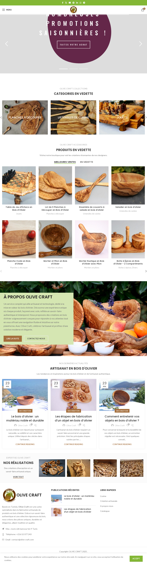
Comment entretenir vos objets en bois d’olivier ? (122, 418)
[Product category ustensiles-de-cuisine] (32, 117)
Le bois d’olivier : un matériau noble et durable (25, 418)
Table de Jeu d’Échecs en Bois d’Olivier (19, 208)
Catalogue (105, 511)
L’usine (103, 496)
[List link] (24, 534)
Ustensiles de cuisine (91, 214)
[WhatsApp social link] (80, 3)
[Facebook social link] (62, 3)
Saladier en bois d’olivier (128, 207)
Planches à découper (55, 214)
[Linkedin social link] (77, 3)
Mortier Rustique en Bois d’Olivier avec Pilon (91, 262)
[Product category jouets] (81, 117)
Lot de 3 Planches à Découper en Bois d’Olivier (55, 208)
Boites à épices (125, 267)
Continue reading (25, 444)
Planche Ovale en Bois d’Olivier (18, 262)
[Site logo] (73, 9)
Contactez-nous (36, 338)
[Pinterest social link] (73, 3)
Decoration (25, 411)
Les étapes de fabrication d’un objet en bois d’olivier (73, 418)
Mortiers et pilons (55, 267)
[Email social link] (70, 3)
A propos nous (106, 506)
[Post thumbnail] (56, 499)
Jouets (19, 214)
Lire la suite (12, 338)
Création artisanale (108, 501)
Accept (136, 558)
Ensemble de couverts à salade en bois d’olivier (91, 208)
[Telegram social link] (84, 3)
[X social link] (66, 3)
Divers (135, 267)
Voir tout (18, 477)
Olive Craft (23, 425)
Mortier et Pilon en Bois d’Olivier (55, 262)
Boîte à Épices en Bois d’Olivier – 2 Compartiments (128, 262)
